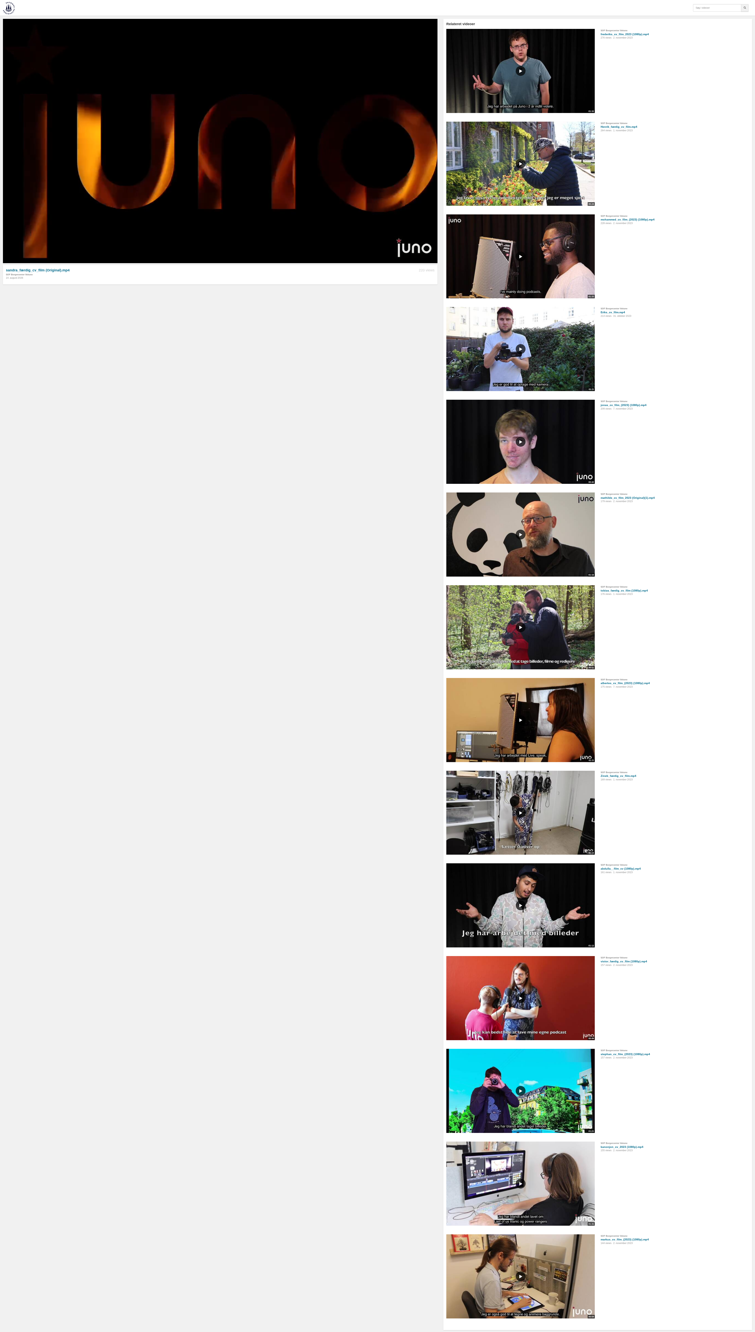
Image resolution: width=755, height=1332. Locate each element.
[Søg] (745, 8)
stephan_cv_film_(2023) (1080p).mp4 (625, 1054)
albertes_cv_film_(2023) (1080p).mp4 (625, 683)
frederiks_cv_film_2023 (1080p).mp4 (625, 34)
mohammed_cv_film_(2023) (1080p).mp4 (628, 219)
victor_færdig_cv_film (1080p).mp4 (624, 961)
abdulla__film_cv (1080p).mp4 (621, 868)
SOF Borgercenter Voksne (19, 274)
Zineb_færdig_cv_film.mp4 (618, 775)
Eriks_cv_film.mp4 (613, 312)
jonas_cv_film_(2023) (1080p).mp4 (623, 405)
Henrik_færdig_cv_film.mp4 (619, 126)
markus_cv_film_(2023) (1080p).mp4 (625, 1239)
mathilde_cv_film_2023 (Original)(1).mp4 (628, 497)
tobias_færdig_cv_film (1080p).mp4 (624, 590)
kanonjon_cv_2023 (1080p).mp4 (622, 1146)
